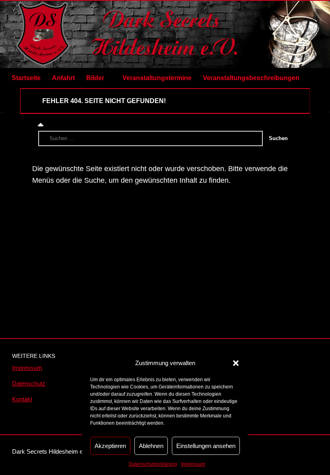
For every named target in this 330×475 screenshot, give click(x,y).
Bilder (95, 77)
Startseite (26, 77)
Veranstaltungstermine (157, 77)
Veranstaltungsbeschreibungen (251, 77)
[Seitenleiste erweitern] (10, 100)
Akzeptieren (110, 445)
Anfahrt (63, 77)
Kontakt (22, 399)
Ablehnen (151, 445)
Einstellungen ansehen (205, 445)
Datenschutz (28, 383)
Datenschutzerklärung (153, 464)
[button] (236, 363)
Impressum (193, 464)
